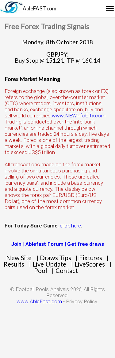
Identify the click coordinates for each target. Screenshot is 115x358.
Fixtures (90, 257)
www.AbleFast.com (39, 301)
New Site (19, 257)
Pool (40, 270)
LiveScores (90, 264)
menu (110, 8)
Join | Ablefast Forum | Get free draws (57, 244)
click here (70, 226)
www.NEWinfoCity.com (78, 116)
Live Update (49, 264)
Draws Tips (55, 257)
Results (14, 264)
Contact (67, 270)
